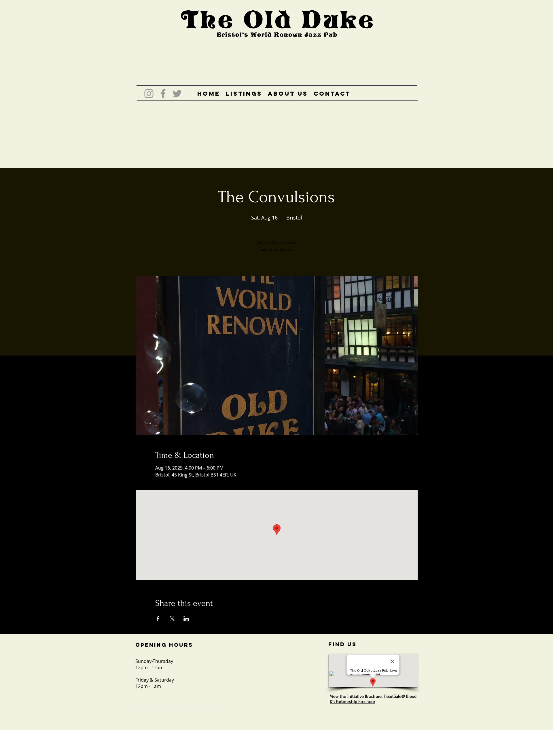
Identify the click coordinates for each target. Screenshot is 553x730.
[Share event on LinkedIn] (186, 618)
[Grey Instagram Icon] (149, 94)
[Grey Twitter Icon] (177, 94)
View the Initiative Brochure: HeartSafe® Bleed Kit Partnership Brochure (373, 699)
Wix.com (213, 708)
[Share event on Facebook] (158, 618)
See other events (277, 249)
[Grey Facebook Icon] (163, 94)
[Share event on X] (172, 618)
